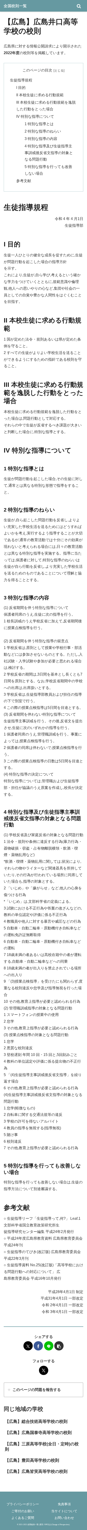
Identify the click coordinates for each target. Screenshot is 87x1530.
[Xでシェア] (28, 1345)
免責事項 (64, 1504)
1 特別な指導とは (39, 124)
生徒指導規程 (21, 80)
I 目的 (21, 88)
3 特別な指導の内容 (41, 139)
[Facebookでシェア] (38, 1345)
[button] (59, 1345)
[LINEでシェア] (48, 1345)
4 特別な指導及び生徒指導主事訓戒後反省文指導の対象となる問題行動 (49, 152)
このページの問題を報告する (37, 1390)
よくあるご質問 (22, 1518)
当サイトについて (64, 1511)
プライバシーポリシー (22, 1504)
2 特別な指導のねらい (43, 131)
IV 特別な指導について (35, 116)
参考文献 (23, 181)
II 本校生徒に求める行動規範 (40, 95)
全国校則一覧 (15, 5)
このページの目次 (37, 70)
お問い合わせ (64, 1518)
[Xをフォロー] (43, 1370)
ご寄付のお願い (22, 1511)
